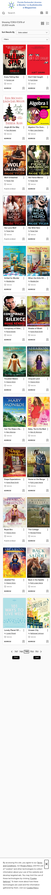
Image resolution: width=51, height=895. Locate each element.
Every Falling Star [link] (11, 77)
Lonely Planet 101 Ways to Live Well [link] (13, 630)
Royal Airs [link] (8, 530)
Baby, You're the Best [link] (37, 429)
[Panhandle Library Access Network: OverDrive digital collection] (25, 5)
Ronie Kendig (10, 332)
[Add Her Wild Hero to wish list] (47, 239)
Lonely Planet (11, 633)
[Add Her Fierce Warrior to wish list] (47, 189)
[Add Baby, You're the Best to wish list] (47, 440)
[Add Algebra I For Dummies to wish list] (47, 138)
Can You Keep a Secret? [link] (13, 429)
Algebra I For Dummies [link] (37, 127)
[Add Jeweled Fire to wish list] (23, 591)
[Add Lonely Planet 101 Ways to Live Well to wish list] (23, 641)
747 (16, 651)
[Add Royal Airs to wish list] (23, 541)
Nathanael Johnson (37, 633)
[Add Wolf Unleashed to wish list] (23, 189)
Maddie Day (10, 281)
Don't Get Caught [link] (35, 77)
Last (37, 657)
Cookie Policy (32, 888)
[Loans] (41, 13)
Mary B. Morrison (36, 432)
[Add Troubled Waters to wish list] (23, 390)
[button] (42, 24)
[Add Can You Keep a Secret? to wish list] (23, 440)
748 (21, 651)
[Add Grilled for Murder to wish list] (23, 289)
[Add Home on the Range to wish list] (47, 490)
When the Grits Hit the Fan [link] (37, 278)
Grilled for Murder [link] (11, 278)
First (16, 657)
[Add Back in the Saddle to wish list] (47, 591)
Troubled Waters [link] (11, 379)
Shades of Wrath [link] (35, 328)
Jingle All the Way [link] (11, 127)
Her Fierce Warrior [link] (35, 178)
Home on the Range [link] (36, 479)
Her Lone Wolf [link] (10, 228)
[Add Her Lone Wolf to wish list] (23, 239)
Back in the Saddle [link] (36, 580)
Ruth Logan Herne (36, 483)
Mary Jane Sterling (36, 130)
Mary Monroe (10, 432)
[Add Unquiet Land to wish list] (47, 390)
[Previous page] (11, 651)
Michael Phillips (35, 533)
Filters (6, 39)
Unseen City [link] (33, 630)
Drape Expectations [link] (12, 479)
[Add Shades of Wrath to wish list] (47, 340)
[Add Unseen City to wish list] (47, 641)
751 (36, 651)
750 (32, 651)
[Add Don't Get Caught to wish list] (47, 88)
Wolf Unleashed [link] (11, 178)
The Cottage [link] (33, 530)
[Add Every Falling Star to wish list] (23, 88)
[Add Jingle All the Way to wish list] (23, 138)
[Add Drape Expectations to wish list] (23, 490)
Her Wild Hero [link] (34, 228)
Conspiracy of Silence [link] (13, 328)
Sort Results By (8, 32)
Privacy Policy (26, 866)
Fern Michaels (11, 130)
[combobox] (20, 13)
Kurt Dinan (34, 80)
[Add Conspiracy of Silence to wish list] (23, 340)
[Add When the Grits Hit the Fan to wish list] (47, 289)
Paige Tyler (10, 181)
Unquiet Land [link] (34, 379)
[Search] (3, 13)
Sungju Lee (10, 80)
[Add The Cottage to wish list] (47, 541)
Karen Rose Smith (36, 332)
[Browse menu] (47, 13)
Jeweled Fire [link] (9, 580)
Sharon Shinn (11, 382)
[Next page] (40, 651)
